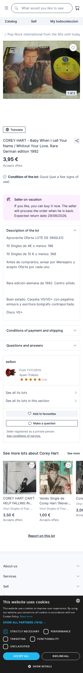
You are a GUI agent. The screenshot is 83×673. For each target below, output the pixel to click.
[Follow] (73, 47)
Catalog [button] (11, 21)
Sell (33, 21)
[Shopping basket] (77, 8)
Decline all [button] (61, 656)
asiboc (11, 362)
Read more (26, 616)
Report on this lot (41, 536)
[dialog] (41, 634)
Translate (16, 129)
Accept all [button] (21, 656)
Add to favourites (44, 413)
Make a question (44, 423)
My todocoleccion (64, 21)
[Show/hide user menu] (5, 8)
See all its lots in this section (27, 401)
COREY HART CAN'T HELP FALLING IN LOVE (19, 501)
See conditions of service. (24, 436)
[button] (41, 230)
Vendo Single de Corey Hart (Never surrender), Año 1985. (55, 501)
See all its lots (16, 393)
